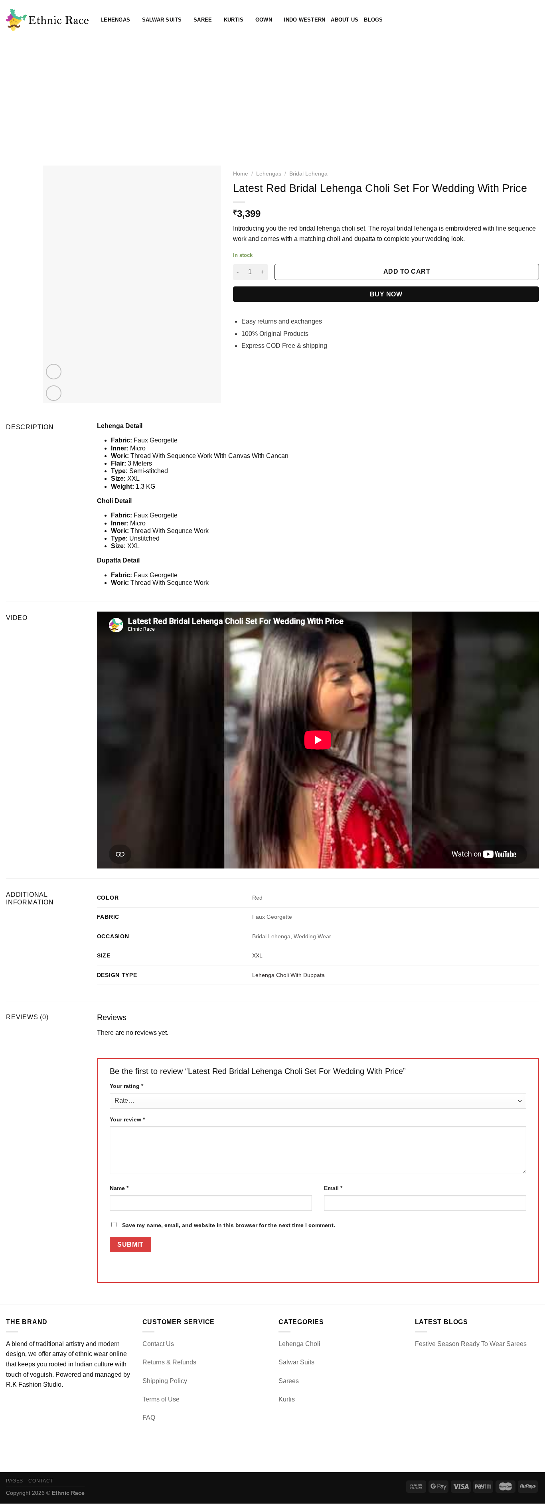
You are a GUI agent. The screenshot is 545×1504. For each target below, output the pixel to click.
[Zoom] (53, 393)
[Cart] (535, 20)
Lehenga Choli (299, 1343)
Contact (40, 1481)
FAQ (148, 1417)
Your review (127, 1119)
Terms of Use (161, 1399)
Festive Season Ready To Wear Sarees (471, 1343)
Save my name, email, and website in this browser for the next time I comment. (228, 1225)
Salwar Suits (162, 20)
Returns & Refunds (169, 1362)
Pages (14, 1481)
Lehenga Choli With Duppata (288, 975)
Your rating (126, 1086)
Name (119, 1188)
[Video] (53, 371)
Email (333, 1188)
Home (240, 174)
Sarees (288, 1381)
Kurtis (234, 20)
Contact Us (158, 1343)
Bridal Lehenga (308, 174)
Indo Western (304, 20)
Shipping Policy (164, 1381)
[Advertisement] (272, 100)
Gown (263, 20)
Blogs (373, 20)
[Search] (509, 20)
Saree (203, 20)
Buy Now (386, 294)
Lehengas (115, 20)
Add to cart (406, 271)
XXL (257, 955)
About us (344, 20)
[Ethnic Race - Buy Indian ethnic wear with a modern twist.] (47, 20)
